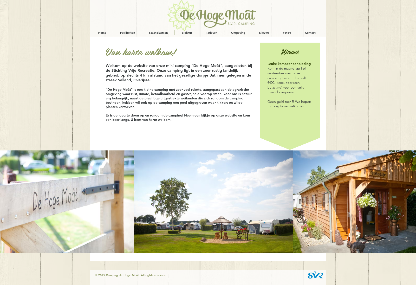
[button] (213, 201)
